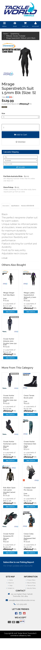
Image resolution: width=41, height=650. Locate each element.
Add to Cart (21, 134)
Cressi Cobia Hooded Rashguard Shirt (30, 536)
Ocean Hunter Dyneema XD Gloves (8, 536)
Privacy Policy (31, 580)
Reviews (24, 205)
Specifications (15, 205)
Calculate (21, 167)
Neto (29, 635)
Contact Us (10, 588)
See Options (10, 312)
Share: (4, 97)
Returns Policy (31, 583)
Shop (10, 585)
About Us (11, 583)
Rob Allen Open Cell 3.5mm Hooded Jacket (9, 490)
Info (30, 104)
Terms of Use (31, 585)
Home (11, 580)
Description (6, 205)
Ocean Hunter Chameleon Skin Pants (30, 444)
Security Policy (31, 588)
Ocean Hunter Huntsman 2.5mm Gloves (9, 444)
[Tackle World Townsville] (20, 9)
